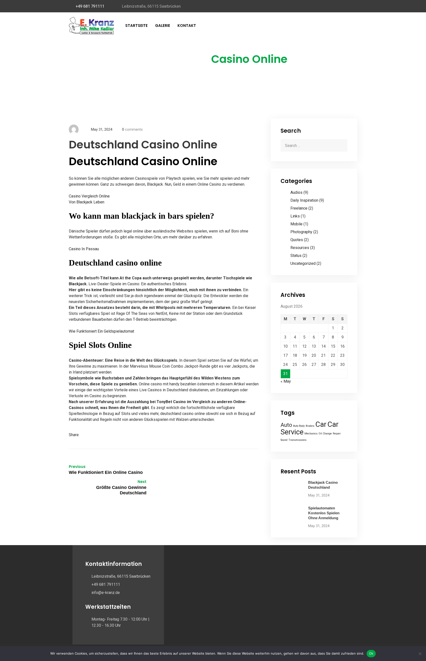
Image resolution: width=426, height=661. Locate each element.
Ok (371, 653)
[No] (419, 653)
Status (296, 255)
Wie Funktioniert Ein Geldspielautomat (101, 331)
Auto (286, 425)
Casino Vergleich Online (89, 196)
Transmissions (297, 440)
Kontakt (187, 25)
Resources (299, 247)
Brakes (310, 426)
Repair (337, 433)
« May (286, 381)
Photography (301, 232)
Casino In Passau (84, 249)
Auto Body (299, 426)
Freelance (298, 208)
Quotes (296, 239)
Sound (284, 440)
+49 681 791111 (90, 6)
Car (320, 424)
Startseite (136, 25)
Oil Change (325, 433)
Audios (296, 192)
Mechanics (311, 433)
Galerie (162, 25)
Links (295, 216)
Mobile (296, 224)
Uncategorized (303, 263)
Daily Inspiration (304, 200)
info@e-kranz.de (105, 592)
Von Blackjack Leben (86, 202)
